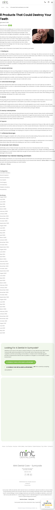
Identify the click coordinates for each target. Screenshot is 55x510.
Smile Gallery (21, 446)
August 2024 (3, 249)
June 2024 (2, 252)
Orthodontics (3, 184)
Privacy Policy (27, 485)
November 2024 (4, 242)
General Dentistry (4, 177)
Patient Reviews (37, 446)
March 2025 (3, 237)
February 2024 (4, 261)
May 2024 (2, 254)
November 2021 (4, 318)
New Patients (28, 446)
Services (15, 446)
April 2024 (2, 256)
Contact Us (50, 446)
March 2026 (3, 209)
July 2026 (2, 199)
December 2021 (4, 316)
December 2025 (4, 216)
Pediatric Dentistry (5, 187)
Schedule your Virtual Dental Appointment (20, 367)
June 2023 (2, 275)
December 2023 (4, 264)
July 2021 (2, 326)
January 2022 (3, 314)
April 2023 (2, 280)
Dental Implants (4, 175)
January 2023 (3, 287)
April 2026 (2, 206)
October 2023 (3, 268)
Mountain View (31, 502)
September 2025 (4, 223)
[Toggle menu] (52, 2)
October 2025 (3, 221)
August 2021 (3, 323)
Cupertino (38, 502)
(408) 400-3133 (27, 471)
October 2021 (3, 321)
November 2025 (4, 218)
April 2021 (2, 333)
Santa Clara (23, 502)
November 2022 (4, 292)
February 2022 (4, 311)
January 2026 (3, 213)
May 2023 (2, 278)
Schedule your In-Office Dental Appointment (20, 362)
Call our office (45, 160)
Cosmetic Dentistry (5, 173)
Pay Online (44, 446)
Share (9, 164)
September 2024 (4, 247)
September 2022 (4, 297)
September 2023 (4, 271)
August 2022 (3, 299)
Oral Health (3, 180)
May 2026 (2, 204)
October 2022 (3, 295)
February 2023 (4, 285)
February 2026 (4, 211)
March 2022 (3, 309)
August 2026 (3, 197)
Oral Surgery (3, 182)
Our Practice (9, 446)
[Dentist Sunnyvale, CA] (5, 4)
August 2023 (3, 273)
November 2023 (4, 266)
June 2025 (2, 230)
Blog (7, 7)
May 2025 (2, 233)
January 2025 (3, 240)
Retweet (4, 164)
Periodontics (3, 189)
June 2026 (2, 202)
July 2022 (2, 302)
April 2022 (2, 306)
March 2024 (3, 259)
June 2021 (2, 328)
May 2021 (2, 330)
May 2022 (2, 304)
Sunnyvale (17, 502)
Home (2, 7)
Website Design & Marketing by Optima (27, 508)
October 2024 (3, 245)
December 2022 (4, 290)
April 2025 (2, 235)
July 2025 (2, 228)
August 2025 (3, 225)
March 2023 (3, 283)
